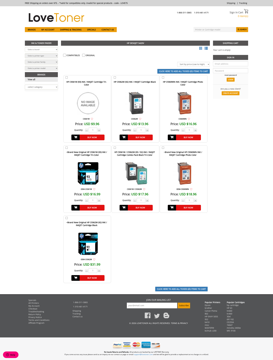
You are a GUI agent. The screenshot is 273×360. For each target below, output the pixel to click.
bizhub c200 (210, 330)
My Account (47, 29)
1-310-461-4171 (201, 12)
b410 (207, 322)
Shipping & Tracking (70, 29)
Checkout (32, 308)
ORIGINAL (90, 55)
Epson (208, 305)
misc (207, 325)
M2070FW (209, 327)
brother (208, 308)
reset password (231, 75)
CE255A (230, 322)
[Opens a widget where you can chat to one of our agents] (10, 355)
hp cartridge (233, 305)
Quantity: (78, 130)
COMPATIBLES (73, 55)
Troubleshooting (36, 311)
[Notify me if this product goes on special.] (92, 118)
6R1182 (230, 319)
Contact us (108, 29)
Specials (91, 29)
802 (206, 313)
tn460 (229, 313)
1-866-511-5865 (184, 12)
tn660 (229, 310)
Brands (32, 29)
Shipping (231, 3)
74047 (229, 325)
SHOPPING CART (230, 43)
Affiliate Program (36, 323)
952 (206, 319)
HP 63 (229, 308)
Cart (241, 12)
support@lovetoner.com (143, 354)
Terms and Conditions (38, 320)
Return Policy (34, 314)
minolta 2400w (234, 327)
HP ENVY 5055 (211, 316)
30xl (229, 316)
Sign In (234, 12)
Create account (230, 93)
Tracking (243, 3)
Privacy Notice (35, 317)
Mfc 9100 (231, 330)
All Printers (33, 303)
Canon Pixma (211, 310)
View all (31, 79)
